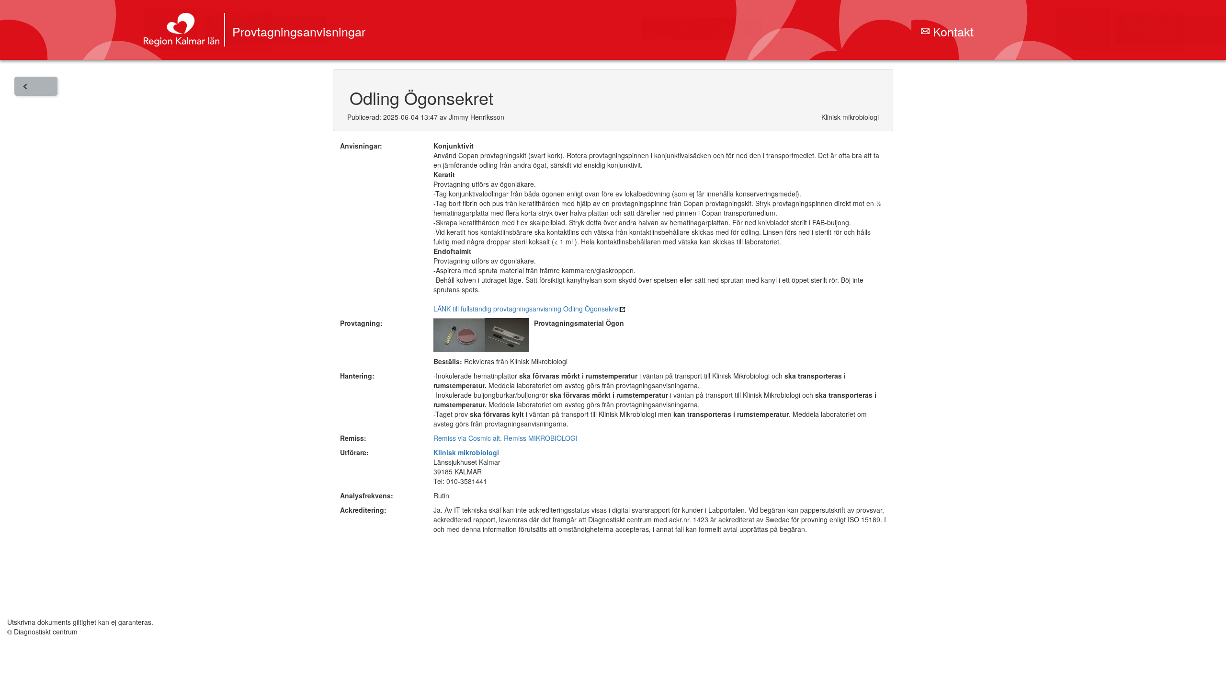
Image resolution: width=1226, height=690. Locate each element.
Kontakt (952, 31)
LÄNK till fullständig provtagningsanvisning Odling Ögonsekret (526, 308)
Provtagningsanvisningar (298, 31)
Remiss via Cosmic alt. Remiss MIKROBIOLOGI (505, 438)
